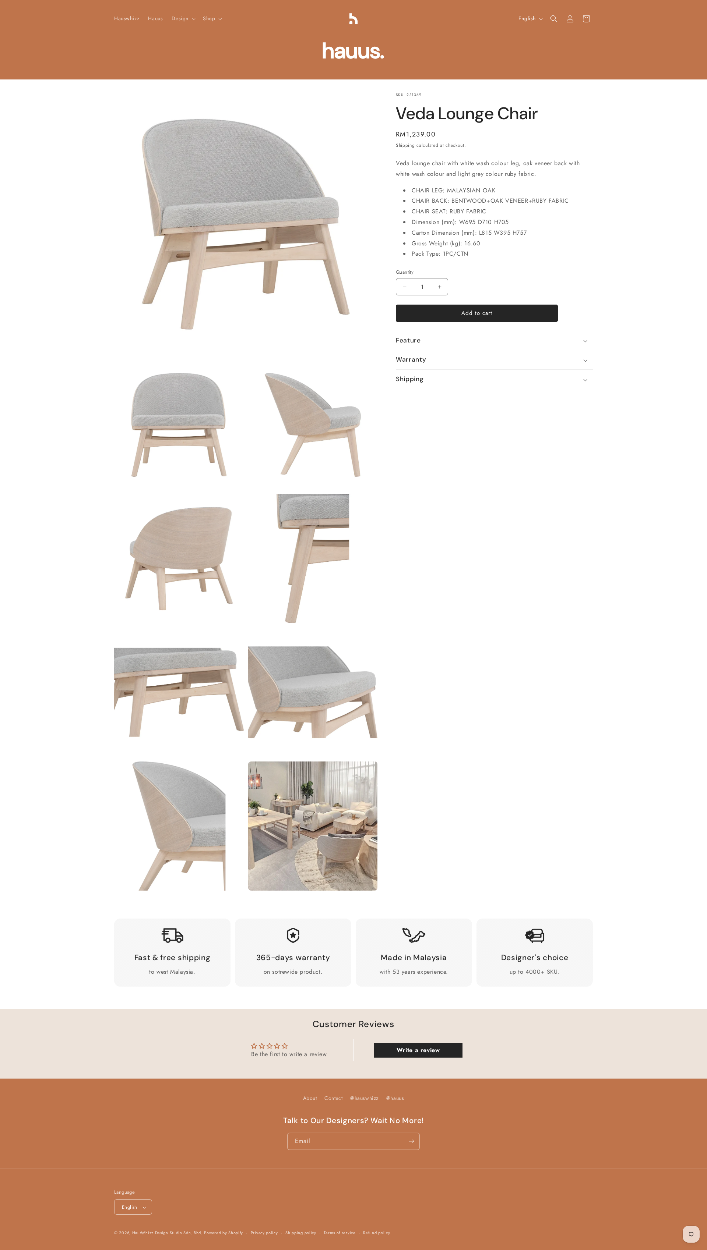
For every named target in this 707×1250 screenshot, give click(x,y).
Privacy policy (264, 1233)
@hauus (395, 1098)
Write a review (418, 1049)
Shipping (405, 145)
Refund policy (376, 1233)
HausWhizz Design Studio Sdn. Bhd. (167, 1233)
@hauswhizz (364, 1098)
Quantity (405, 272)
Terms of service (339, 1233)
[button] (182, 18)
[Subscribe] (411, 1141)
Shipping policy (300, 1233)
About (310, 1098)
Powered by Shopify (223, 1233)
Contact (333, 1098)
